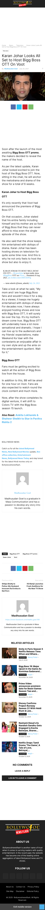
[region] (22, 27)
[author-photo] (22, 612)
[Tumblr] (32, 876)
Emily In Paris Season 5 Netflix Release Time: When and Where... (31, 651)
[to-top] (41, 905)
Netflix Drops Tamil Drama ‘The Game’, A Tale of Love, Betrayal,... (29, 746)
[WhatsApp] (30, 106)
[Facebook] (13, 106)
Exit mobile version (23, 906)
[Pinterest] (25, 106)
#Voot (21, 275)
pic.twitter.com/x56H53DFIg (19, 278)
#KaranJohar (18, 273)
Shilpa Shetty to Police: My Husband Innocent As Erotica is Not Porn (11, 587)
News (11, 45)
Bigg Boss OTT (15, 554)
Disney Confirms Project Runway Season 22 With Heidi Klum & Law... (30, 707)
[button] (5, 4)
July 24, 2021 (34, 283)
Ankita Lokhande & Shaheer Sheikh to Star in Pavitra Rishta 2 (22, 419)
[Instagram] (12, 876)
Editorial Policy (33, 891)
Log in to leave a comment (22, 778)
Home (4, 45)
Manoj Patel (32, 657)
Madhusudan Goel (11, 69)
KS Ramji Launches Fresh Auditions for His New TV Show (35, 586)
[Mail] (19, 876)
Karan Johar (7, 557)
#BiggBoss (7, 275)
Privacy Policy (33, 887)
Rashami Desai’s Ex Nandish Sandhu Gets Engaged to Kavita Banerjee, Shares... (30, 727)
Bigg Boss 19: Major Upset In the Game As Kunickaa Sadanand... (30, 669)
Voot (15, 557)
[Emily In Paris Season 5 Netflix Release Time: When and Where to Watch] (9, 653)
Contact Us (20, 887)
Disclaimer (20, 891)
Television (19, 45)
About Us (10, 887)
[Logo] (23, 834)
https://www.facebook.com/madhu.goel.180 (22, 620)
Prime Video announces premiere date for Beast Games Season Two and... (30, 687)
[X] (19, 106)
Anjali (30, 674)
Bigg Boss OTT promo (30, 554)
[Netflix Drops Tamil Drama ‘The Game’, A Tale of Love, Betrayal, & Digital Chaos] (9, 747)
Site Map (10, 891)
